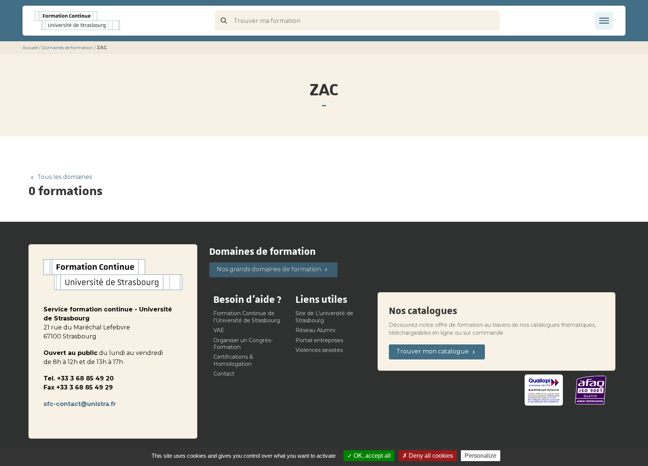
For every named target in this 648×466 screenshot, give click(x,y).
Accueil (30, 47)
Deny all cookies (430, 455)
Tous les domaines (64, 176)
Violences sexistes (319, 350)
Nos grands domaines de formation (269, 269)
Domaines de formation (67, 47)
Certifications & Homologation (233, 360)
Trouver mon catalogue (432, 351)
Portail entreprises (319, 340)
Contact (223, 373)
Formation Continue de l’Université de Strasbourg (246, 316)
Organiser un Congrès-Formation (243, 343)
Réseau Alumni (315, 330)
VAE (218, 330)
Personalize (480, 455)
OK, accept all (371, 455)
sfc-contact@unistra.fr (80, 403)
